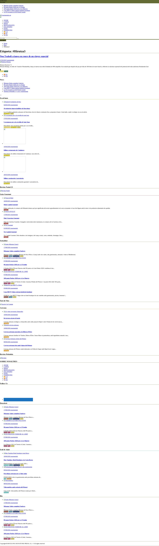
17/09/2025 (7, 214)
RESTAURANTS (9, 25)
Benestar (6, 465)
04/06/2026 (7, 105)
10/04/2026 (7, 146)
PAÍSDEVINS (8, 30)
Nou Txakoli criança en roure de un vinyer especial (24, 56)
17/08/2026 (7, 247)
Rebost (6, 23)
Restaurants (16, 256)
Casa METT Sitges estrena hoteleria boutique (17, 10)
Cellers (6, 71)
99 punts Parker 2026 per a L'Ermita (14, 7)
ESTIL (6, 28)
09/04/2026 (7, 470)
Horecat (6, 256)
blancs (2, 71)
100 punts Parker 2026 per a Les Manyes (16, 9)
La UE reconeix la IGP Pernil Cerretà (14, 12)
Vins (9, 270)
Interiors (9, 479)
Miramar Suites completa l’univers (14, 83)
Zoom (12, 113)
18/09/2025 (7, 201)
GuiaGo (6, 210)
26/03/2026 (7, 174)
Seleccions (7, 113)
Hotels (10, 256)
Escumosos (7, 127)
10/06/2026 (7, 314)
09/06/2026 (7, 342)
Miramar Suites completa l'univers (13, 5)
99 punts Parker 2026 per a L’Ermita (14, 85)
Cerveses (6, 323)
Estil (5, 479)
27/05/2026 (7, 118)
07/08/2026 (7, 261)
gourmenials (10, 60)
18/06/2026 (7, 456)
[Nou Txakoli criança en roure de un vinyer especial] (5, 62)
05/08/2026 (7, 288)
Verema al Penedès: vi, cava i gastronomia (16, 91)
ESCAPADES (8, 27)
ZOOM (6, 20)
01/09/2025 (7, 228)
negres (5, 270)
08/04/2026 (7, 483)
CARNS (6, 22)
